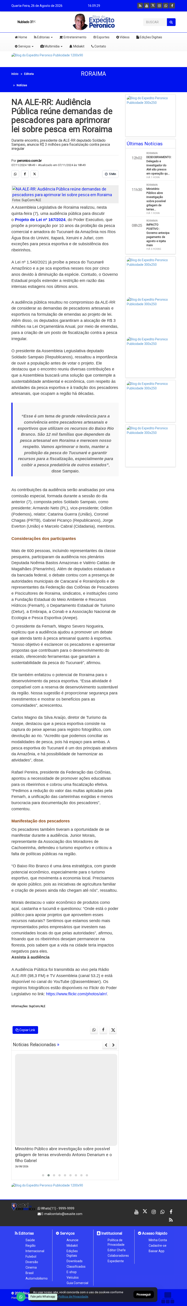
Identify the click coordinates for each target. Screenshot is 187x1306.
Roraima (93, 73)
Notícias (22, 85)
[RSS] (140, 5)
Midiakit (78, 46)
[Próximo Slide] (113, 1045)
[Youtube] (146, 5)
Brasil (30, 1273)
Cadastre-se (157, 1245)
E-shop (72, 1272)
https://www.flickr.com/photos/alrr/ (76, 994)
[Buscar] (171, 22)
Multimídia (52, 46)
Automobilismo (37, 1278)
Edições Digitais (150, 37)
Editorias (43, 37)
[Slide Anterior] (106, 1045)
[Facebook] (172, 5)
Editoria (29, 74)
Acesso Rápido (154, 1233)
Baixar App (156, 1251)
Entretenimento (74, 37)
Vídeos (124, 37)
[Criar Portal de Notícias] (168, 1297)
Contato (100, 46)
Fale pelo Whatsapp (43, 1296)
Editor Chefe (117, 1250)
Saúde (30, 1240)
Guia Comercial (77, 1283)
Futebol (31, 1256)
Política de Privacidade (116, 1242)
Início (14, 74)
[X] (153, 5)
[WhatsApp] (21, 1296)
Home (22, 37)
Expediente (116, 1261)
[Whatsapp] (166, 5)
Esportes (102, 37)
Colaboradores (118, 1255)
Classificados (76, 1266)
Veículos (73, 1277)
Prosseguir (144, 1294)
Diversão (32, 1262)
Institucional (111, 1233)
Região (31, 1245)
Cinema (31, 1267)
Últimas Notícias (145, 143)
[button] (43, 1175)
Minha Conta (158, 1240)
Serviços (24, 46)
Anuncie (72, 1240)
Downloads (75, 1261)
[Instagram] (159, 5)
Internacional (35, 1251)
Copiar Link (27, 1030)
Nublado (25, 22)
